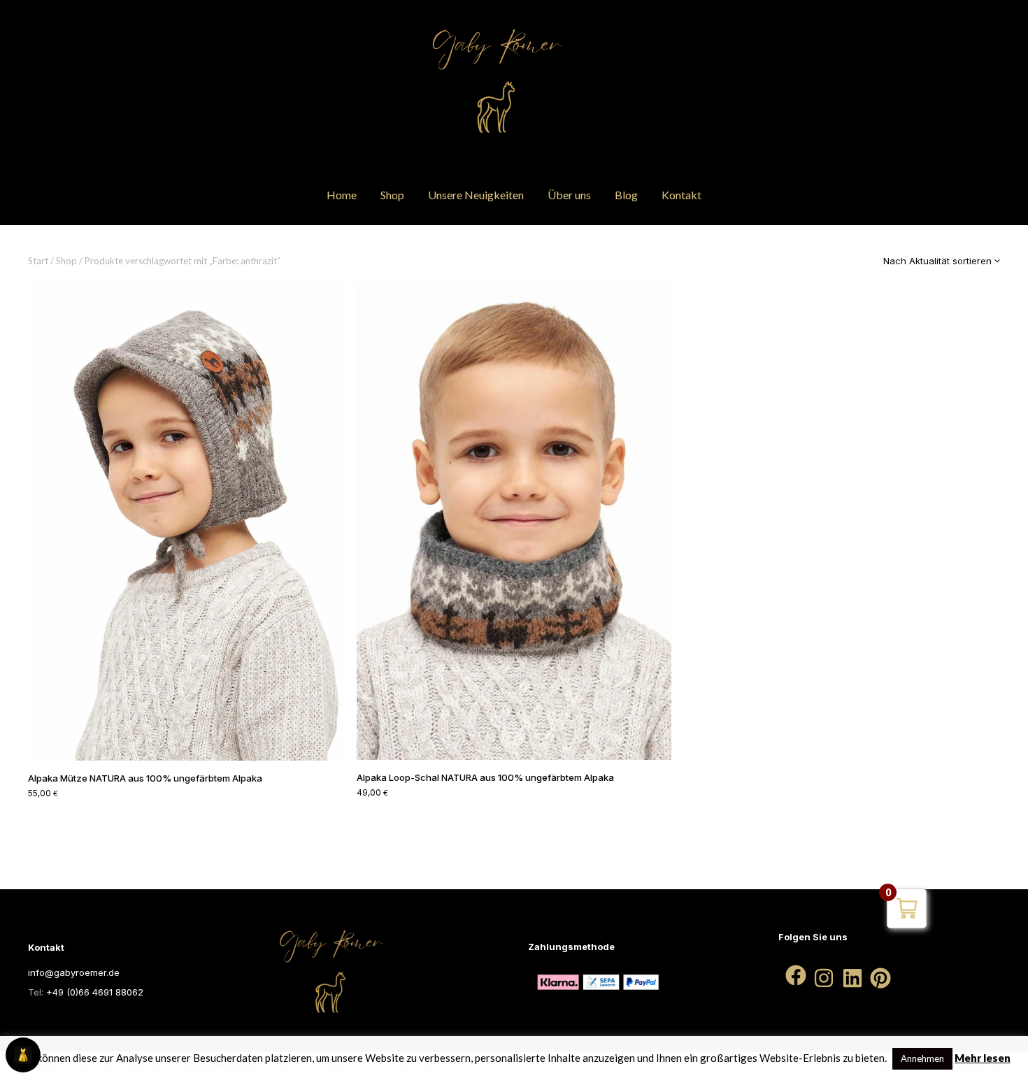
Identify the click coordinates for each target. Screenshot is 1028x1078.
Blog (626, 194)
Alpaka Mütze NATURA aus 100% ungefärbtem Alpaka (145, 778)
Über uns (569, 194)
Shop (392, 194)
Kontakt (681, 194)
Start (38, 260)
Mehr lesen (983, 1057)
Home (342, 194)
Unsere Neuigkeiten (476, 194)
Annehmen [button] (922, 1058)
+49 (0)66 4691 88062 (94, 992)
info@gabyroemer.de (74, 972)
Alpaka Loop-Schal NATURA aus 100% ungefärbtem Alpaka (485, 777)
